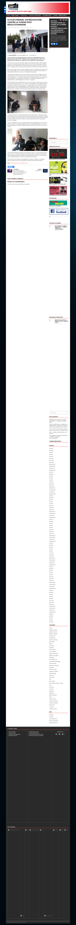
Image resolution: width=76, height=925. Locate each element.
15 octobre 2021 (12, 27)
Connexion (51, 630)
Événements (51, 580)
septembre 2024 (52, 407)
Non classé (51, 600)
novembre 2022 (52, 450)
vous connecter (15, 184)
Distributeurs (51, 570)
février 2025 (51, 397)
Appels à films (52, 555)
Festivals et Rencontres (35, 15)
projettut (17, 27)
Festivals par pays (52, 586)
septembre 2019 (52, 525)
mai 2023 (51, 438)
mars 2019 (51, 535)
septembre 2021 (52, 478)
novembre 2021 (52, 474)
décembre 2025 (52, 377)
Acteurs (50, 541)
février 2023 (51, 444)
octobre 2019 (51, 523)
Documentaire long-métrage (54, 574)
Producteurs (51, 604)
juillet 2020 (51, 505)
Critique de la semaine (55, 136)
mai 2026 (51, 367)
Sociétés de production (53, 616)
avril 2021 (51, 488)
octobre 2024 (51, 405)
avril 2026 (51, 369)
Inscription (51, 628)
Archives (50, 557)
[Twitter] (5, 9)
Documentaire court (53, 572)
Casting (55, 15)
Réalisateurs (51, 606)
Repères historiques (53, 608)
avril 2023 (51, 440)
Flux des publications (53, 632)
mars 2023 (51, 442)
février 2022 (51, 468)
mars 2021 (51, 490)
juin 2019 (51, 531)
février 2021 (51, 491)
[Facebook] (5, 7)
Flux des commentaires (53, 634)
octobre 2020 (51, 499)
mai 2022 (51, 462)
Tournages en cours (53, 622)
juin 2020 (51, 507)
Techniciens (51, 620)
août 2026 (51, 361)
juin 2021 (51, 484)
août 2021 (51, 480)
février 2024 (51, 421)
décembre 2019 (52, 519)
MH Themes (24, 835)
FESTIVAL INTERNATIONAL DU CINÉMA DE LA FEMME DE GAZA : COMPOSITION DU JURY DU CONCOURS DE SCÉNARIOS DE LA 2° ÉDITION (58, 339)
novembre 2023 (52, 426)
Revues (50, 610)
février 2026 (51, 373)
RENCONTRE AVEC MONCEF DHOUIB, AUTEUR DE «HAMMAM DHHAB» (61, 234)
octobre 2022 (51, 452)
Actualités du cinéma (53, 543)
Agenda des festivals (53, 545)
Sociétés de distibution (53, 614)
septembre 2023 (52, 430)
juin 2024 (51, 413)
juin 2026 (51, 365)
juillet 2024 (51, 411)
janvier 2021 (51, 493)
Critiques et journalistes (53, 569)
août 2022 (51, 456)
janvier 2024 (51, 423)
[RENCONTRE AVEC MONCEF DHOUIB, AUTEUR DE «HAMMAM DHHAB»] (51, 320)
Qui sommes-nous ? (47, 15)
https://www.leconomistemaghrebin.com (19, 163)
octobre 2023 (51, 428)
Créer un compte (62, 15)
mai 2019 (51, 533)
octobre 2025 (51, 381)
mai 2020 (51, 509)
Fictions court (51, 588)
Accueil (8, 15)
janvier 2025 (51, 399)
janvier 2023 (51, 446)
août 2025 (51, 385)
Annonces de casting (53, 553)
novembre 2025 (52, 379)
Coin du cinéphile (52, 565)
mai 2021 (51, 486)
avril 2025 (51, 393)
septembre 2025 (52, 383)
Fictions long (51, 590)
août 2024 (51, 409)
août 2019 (51, 527)
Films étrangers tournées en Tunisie (56, 596)
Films (50, 592)
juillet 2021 (51, 482)
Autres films (51, 561)
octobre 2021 (51, 476)
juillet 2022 (51, 458)
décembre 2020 (52, 495)
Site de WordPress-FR (53, 636)
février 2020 (51, 515)
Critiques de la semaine (25, 27)
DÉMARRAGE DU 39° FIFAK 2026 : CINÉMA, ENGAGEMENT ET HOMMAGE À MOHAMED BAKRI (57, 334)
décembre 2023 (52, 424)
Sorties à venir (52, 618)
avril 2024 (51, 417)
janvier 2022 (51, 470)
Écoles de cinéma (52, 576)
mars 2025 (51, 395)
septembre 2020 (52, 501)
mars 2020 (51, 513)
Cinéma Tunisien (15, 15)
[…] (58, 35)
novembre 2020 (52, 497)
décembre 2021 (52, 472)
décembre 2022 (52, 448)
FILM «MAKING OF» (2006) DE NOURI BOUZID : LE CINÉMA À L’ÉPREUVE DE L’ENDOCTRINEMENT (61, 141)
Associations (51, 559)
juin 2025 (51, 389)
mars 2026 (51, 371)
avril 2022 (51, 464)
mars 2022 (51, 466)
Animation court (52, 549)
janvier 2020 (51, 517)
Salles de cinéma (52, 612)
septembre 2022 (52, 454)
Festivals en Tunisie (53, 582)
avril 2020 (51, 511)
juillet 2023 (51, 434)
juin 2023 (51, 436)
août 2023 (51, 432)
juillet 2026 (51, 363)
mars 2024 (51, 419)
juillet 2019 (51, 529)
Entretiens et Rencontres (56, 230)
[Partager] (5, 12)
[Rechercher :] (59, 56)
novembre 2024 (52, 403)
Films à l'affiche (52, 594)
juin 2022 (51, 460)
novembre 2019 (52, 521)
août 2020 (51, 503)
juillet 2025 (51, 387)
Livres (50, 598)
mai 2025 (51, 391)
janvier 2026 (51, 375)
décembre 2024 (52, 401)
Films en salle (24, 15)
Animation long (52, 551)
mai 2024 (51, 415)
